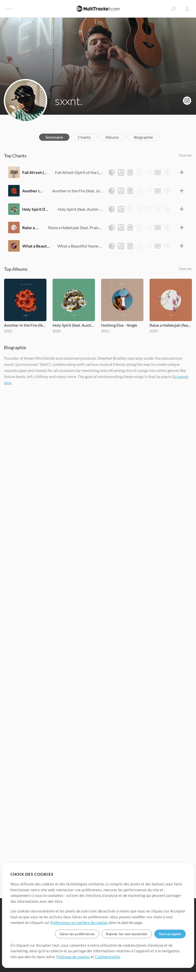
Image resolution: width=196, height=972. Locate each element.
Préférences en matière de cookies (79, 922)
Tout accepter (170, 934)
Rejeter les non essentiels (126, 934)
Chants (84, 137)
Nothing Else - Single (119, 325)
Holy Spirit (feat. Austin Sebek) (36, 209)
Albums (112, 137)
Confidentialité (107, 956)
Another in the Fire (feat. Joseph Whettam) (33, 190)
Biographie (143, 137)
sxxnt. (68, 101)
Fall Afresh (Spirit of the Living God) (34, 172)
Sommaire (54, 137)
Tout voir (185, 155)
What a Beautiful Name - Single (36, 245)
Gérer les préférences (77, 934)
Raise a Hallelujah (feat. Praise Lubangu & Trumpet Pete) (31, 227)
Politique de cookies (73, 956)
